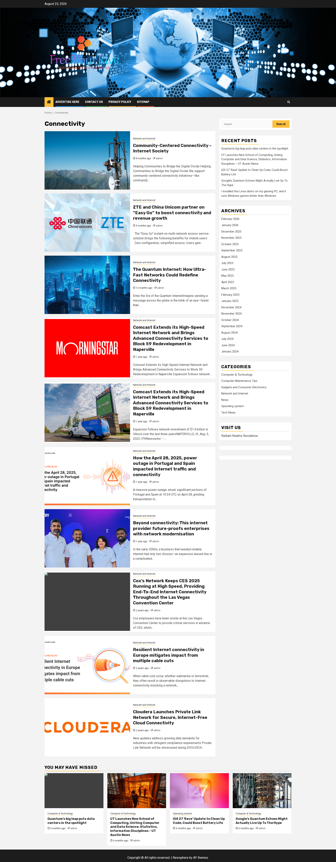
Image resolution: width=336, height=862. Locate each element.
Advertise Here (67, 102)
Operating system (232, 406)
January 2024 (229, 351)
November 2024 (231, 313)
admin (159, 158)
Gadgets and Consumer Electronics (244, 387)
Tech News (228, 412)
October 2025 (230, 244)
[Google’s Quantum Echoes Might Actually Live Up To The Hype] (262, 790)
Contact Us (94, 102)
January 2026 (229, 225)
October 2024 (230, 320)
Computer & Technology (236, 374)
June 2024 (227, 345)
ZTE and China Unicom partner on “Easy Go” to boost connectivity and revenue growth (172, 213)
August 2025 (229, 257)
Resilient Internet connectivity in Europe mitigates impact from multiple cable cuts (168, 655)
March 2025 (228, 288)
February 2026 (230, 219)
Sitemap (143, 102)
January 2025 (229, 301)
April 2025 (227, 282)
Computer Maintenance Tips (239, 381)
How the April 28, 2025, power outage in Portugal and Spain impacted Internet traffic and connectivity (165, 466)
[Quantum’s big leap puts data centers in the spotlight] (74, 790)
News (224, 400)
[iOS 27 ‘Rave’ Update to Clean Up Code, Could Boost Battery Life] (199, 790)
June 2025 (227, 269)
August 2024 (229, 332)
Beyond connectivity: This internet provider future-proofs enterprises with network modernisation (171, 528)
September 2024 (231, 326)
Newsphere (180, 857)
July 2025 (227, 263)
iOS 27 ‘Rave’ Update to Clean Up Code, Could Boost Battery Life (199, 821)
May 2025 (227, 275)
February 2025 (230, 294)
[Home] (49, 102)
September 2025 (231, 250)
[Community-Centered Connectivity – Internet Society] (87, 160)
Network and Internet (144, 138)
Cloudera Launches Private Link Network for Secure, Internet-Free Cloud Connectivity (170, 717)
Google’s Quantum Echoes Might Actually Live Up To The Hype (262, 821)
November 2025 (231, 238)
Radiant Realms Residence (239, 436)
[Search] (288, 102)
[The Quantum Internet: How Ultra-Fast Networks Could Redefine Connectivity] (87, 285)
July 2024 (227, 339)
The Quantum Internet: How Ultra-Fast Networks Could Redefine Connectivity (169, 275)
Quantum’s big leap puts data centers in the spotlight (254, 148)
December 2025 (231, 231)
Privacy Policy (119, 102)
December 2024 (231, 307)
